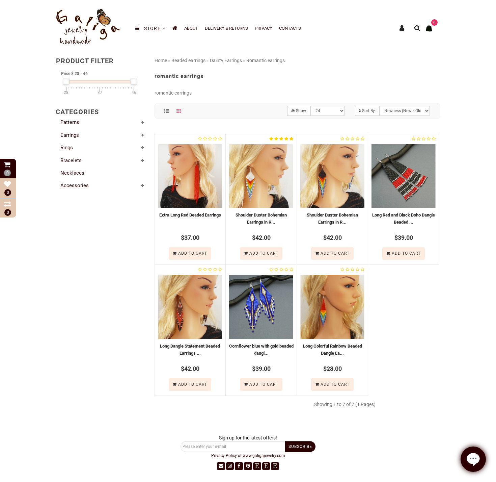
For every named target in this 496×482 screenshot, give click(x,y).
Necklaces (72, 173)
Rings (66, 148)
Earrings (69, 135)
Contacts (290, 28)
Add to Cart (192, 253)
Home (161, 60)
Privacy (263, 28)
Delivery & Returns (226, 28)
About (191, 28)
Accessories (74, 185)
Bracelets (71, 160)
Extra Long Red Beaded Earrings (190, 215)
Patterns (69, 122)
